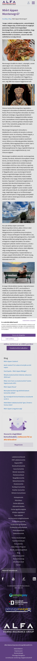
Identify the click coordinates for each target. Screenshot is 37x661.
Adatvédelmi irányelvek (29, 320)
